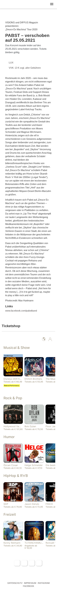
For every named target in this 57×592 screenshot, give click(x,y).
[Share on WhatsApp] (32, 563)
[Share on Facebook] (17, 563)
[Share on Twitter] (24, 563)
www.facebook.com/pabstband (21, 310)
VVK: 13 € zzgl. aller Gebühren (25, 68)
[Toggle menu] (52, 4)
